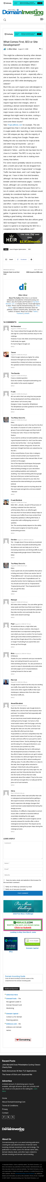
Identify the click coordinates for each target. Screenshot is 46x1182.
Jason (13, 352)
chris (13, 791)
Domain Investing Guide (15, 976)
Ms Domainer (16, 326)
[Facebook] (4, 1117)
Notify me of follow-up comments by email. (19, 887)
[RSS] (8, 1117)
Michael (14, 600)
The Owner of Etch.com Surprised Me (17, 1074)
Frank (13, 392)
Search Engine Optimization (18, 249)
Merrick (14, 680)
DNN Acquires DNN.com (34, 272)
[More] (31, 259)
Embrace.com (11, 1024)
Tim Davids (15, 373)
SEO (29, 249)
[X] (13, 1117)
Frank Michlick (16, 500)
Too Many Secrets (18, 418)
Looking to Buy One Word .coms (23, 932)
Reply (13, 346)
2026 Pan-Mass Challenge (23, 914)
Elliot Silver (13, 49)
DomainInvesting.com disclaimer (24, 1173)
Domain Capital (12, 1014)
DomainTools (11, 998)
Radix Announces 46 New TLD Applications (19, 1071)
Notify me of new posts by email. (16, 889)
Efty (11, 952)
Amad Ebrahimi (17, 703)
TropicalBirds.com (15, 125)
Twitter (35, 311)
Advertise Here (12, 995)
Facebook (20, 313)
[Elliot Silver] (5, 49)
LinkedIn (26, 313)
